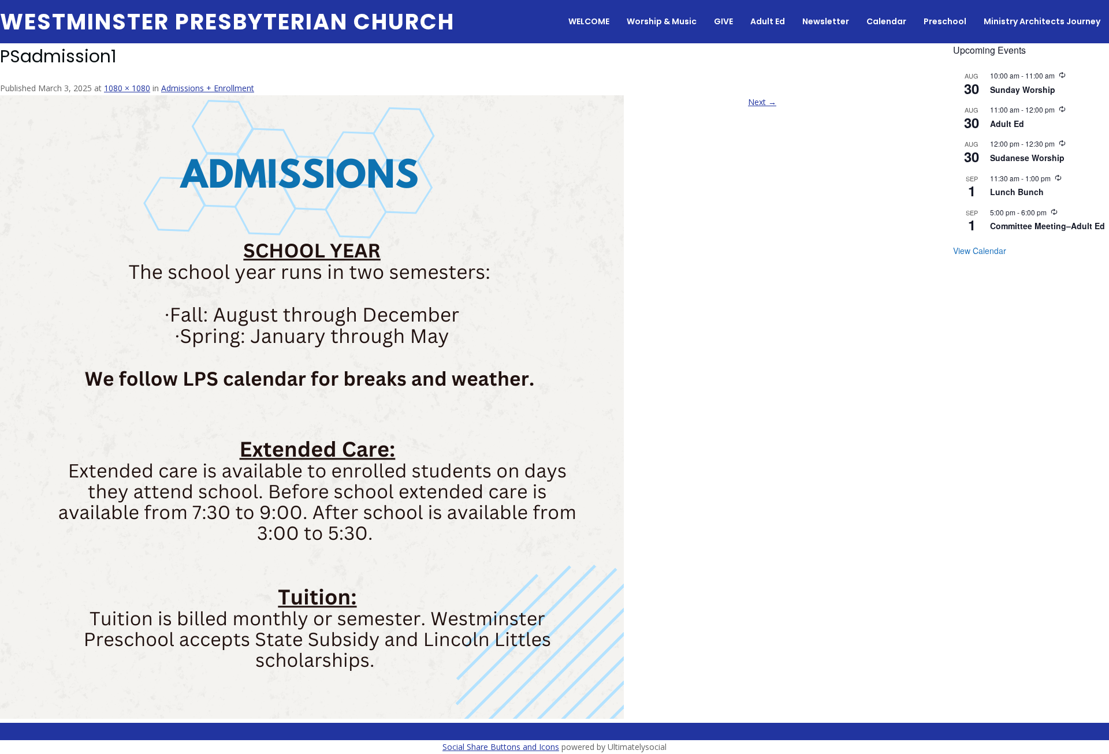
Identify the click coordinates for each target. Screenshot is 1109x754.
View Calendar (979, 250)
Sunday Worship (1022, 89)
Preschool (945, 21)
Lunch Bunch (1017, 191)
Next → (762, 101)
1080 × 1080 (127, 88)
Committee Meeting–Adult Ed (1047, 226)
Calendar (886, 21)
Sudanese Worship (1027, 157)
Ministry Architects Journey (1042, 21)
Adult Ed (767, 21)
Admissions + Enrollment (207, 88)
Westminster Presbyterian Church (227, 21)
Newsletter (825, 21)
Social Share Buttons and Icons (500, 746)
